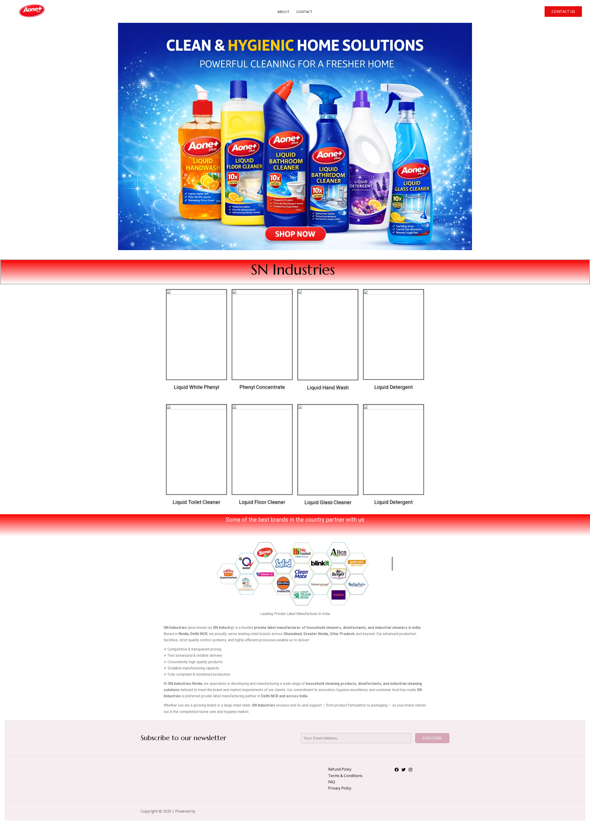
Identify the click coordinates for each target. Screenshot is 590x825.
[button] (563, 11)
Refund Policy (339, 769)
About (283, 11)
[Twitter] (403, 770)
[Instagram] (410, 770)
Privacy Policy (339, 788)
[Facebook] (397, 770)
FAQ (331, 781)
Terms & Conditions (345, 775)
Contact (304, 11)
